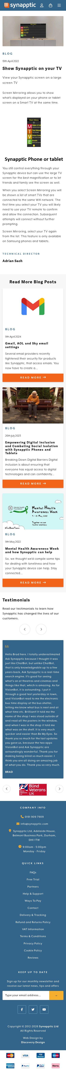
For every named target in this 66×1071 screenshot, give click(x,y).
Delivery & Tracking (33, 915)
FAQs (33, 872)
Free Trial (33, 879)
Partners (33, 886)
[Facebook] (22, 1009)
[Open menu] (59, 5)
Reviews (33, 957)
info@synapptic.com (34, 824)
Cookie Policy (33, 950)
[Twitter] (33, 1009)
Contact (33, 908)
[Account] (41, 5)
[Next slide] (41, 629)
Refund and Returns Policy (33, 922)
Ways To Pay (33, 900)
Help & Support (33, 893)
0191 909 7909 (34, 817)
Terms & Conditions (33, 936)
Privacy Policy (33, 943)
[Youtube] (44, 1009)
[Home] (20, 5)
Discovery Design (33, 1042)
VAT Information (33, 929)
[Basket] (50, 5)
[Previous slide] (24, 629)
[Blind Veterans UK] (33, 790)
